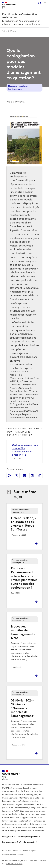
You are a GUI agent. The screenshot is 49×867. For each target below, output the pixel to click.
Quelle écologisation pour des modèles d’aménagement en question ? (25, 449)
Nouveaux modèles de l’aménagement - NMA (22, 632)
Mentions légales (29, 850)
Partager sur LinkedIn (24, 475)
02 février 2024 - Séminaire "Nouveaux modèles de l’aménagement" (22, 708)
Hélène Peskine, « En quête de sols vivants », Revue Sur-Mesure (23, 524)
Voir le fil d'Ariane (9, 31)
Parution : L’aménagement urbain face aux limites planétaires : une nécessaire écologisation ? (24, 578)
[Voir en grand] (24, 138)
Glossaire (17, 850)
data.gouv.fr (29, 842)
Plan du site (6, 850)
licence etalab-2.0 (13, 863)
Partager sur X (17, 475)
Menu (45, 3)
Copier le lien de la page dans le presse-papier (39, 475)
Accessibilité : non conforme (13, 854)
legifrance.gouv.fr (10, 842)
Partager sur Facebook (9, 475)
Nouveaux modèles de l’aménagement (18, 88)
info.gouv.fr (7, 836)
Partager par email (32, 475)
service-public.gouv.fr (28, 836)
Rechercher (39, 3)
